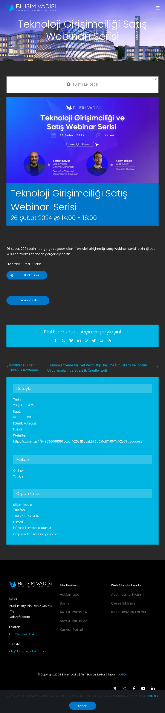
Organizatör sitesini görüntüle (35, 534)
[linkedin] (152, 688)
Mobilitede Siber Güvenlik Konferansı (24, 367)
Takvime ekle (28, 300)
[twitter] (115, 688)
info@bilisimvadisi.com (26, 651)
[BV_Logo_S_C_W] (30, 5)
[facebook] (134, 688)
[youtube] (143, 688)
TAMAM (82, 706)
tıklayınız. (152, 696)
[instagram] (124, 688)
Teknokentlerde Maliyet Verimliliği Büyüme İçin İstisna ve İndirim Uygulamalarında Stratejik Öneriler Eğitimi (97, 368)
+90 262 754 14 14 (21, 634)
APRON (123, 674)
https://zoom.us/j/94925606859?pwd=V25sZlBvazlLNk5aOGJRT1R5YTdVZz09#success (77, 441)
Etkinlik (18, 429)
